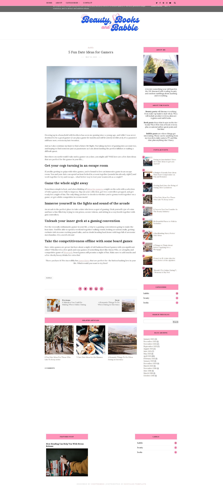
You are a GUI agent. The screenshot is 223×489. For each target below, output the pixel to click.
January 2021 (149, 361)
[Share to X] (85, 289)
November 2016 (150, 368)
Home (49, 3)
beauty (146, 298)
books (146, 303)
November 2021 (150, 344)
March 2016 (148, 373)
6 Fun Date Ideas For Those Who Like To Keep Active (164, 198)
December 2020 (150, 363)
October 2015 (149, 376)
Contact (87, 3)
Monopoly (68, 252)
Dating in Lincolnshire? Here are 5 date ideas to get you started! (164, 162)
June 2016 (147, 371)
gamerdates (84, 260)
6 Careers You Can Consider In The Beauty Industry (165, 210)
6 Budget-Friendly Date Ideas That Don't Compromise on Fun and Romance (164, 175)
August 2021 (148, 349)
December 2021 (150, 341)
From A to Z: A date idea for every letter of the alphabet (164, 259)
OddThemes (97, 484)
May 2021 (147, 354)
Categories (72, 3)
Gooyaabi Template (135, 484)
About (59, 3)
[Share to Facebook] (80, 289)
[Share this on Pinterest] (91, 289)
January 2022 (149, 339)
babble (91, 47)
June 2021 (147, 351)
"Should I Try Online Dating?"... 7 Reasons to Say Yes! (165, 271)
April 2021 (147, 356)
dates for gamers (95, 189)
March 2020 (148, 366)
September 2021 (150, 346)
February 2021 (149, 358)
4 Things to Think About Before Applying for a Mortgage (163, 247)
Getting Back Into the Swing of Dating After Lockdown (165, 186)
